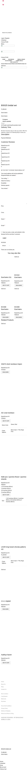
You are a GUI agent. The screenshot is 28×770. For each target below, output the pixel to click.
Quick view (7, 274)
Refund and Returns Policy (7, 713)
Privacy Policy (4, 708)
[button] (6, 285)
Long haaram (4, 696)
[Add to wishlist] (11, 274)
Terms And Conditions (6, 705)
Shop (2, 686)
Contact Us (3, 689)
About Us (3, 684)
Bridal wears (8, 63)
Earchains (3, 701)
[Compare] (3, 274)
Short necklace (4, 693)
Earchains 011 (6, 277)
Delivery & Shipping (5, 710)
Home (3, 63)
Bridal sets (14, 63)
